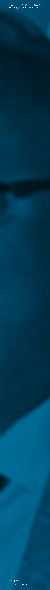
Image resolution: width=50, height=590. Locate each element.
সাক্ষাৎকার (25, 8)
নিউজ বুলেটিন (32, 8)
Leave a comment (32, 584)
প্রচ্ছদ (10, 8)
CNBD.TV (12, 5)
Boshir (11, 584)
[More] (37, 8)
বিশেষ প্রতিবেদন (17, 8)
